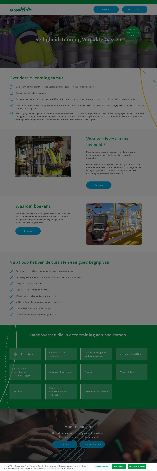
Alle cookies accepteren (137, 466)
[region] (78, 467)
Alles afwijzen (118, 466)
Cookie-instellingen (102, 466)
